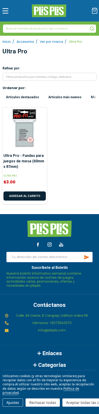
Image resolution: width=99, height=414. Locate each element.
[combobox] (49, 28)
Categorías (52, 365)
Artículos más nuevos (65, 97)
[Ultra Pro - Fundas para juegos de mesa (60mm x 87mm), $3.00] (24, 130)
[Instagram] (49, 244)
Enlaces (52, 353)
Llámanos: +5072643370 (52, 323)
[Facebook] (38, 244)
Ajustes (12, 402)
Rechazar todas (42, 402)
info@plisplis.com (52, 330)
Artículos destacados (22, 97)
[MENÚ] (6, 11)
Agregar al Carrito (24, 196)
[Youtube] (61, 244)
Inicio (7, 41)
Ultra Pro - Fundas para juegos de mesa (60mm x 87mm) (23, 161)
